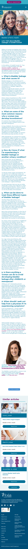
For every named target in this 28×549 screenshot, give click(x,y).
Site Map (16, 514)
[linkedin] (4, 505)
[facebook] (2, 505)
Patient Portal (4, 519)
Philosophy (3, 528)
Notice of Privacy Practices (18, 523)
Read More (14, 426)
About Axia (3, 526)
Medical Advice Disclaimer (18, 519)
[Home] (6, 7)
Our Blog (3, 537)
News (2, 535)
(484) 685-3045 (13, 375)
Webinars (3, 541)
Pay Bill (2, 514)
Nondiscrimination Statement (18, 536)
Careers (3, 533)
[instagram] (13, 505)
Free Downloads (4, 539)
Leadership (3, 531)
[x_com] (7, 505)
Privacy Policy (17, 516)
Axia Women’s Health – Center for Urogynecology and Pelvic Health (12, 68)
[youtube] (11, 505)
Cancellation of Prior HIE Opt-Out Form (20, 531)
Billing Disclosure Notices (20, 533)
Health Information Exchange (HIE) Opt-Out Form (20, 527)
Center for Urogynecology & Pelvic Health (13, 367)
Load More (14, 487)
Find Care (3, 523)
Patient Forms (4, 516)
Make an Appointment (14, 2)
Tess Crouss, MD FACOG (16, 365)
